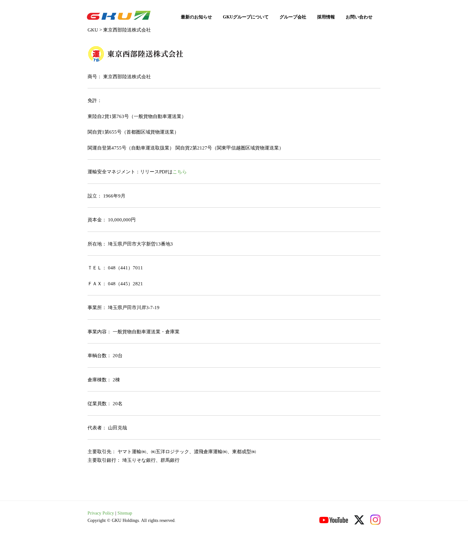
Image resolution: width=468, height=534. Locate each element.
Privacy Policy (101, 513)
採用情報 (326, 17)
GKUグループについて (246, 17)
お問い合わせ (359, 17)
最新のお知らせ (196, 17)
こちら (180, 171)
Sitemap (124, 513)
